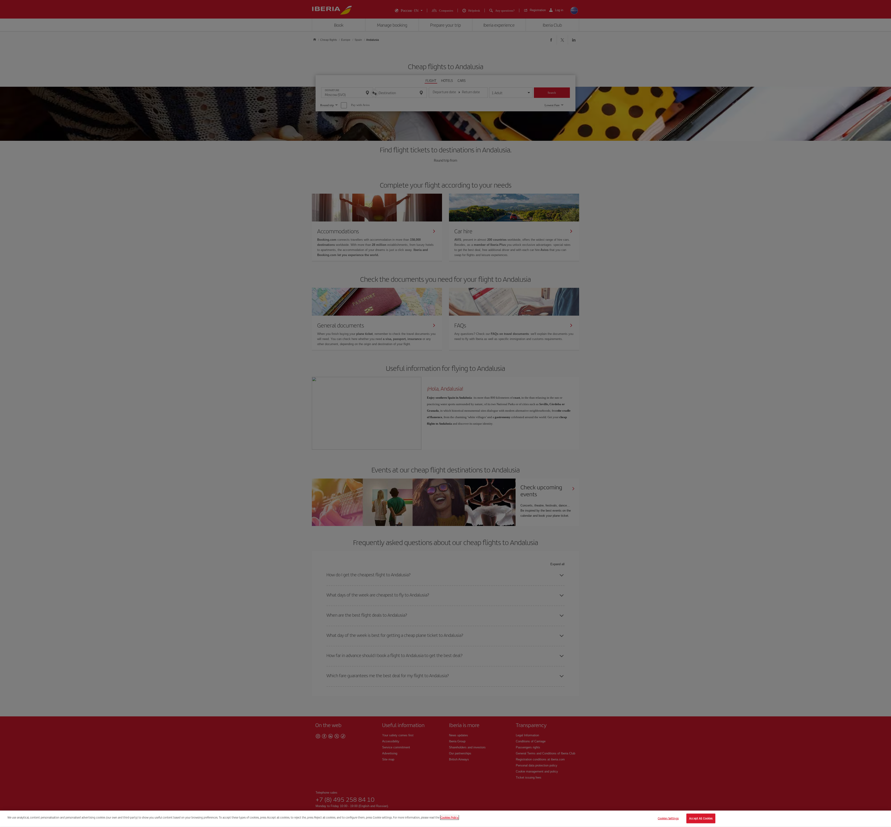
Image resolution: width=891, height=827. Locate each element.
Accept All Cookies (701, 818)
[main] (445, 819)
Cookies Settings (668, 818)
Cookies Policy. (449, 817)
